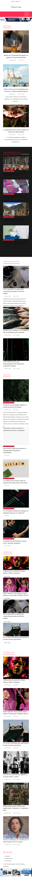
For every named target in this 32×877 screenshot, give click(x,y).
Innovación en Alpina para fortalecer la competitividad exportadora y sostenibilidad (14, 450)
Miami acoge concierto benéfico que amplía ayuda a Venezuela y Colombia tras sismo (15, 808)
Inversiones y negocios (8, 402)
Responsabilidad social (8, 171)
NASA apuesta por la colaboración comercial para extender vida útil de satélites (13, 291)
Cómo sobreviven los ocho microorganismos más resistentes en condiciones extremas (13, 364)
